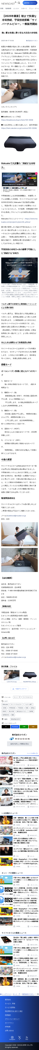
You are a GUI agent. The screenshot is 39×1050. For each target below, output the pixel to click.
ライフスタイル (27, 697)
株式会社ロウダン (32, 40)
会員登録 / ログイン (30, 3)
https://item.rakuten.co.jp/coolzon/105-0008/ (19, 128)
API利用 (7, 1026)
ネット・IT (17, 697)
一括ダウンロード (21, 689)
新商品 (33, 708)
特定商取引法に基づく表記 (13, 1011)
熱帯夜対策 (6, 715)
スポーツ (24, 8)
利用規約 (8, 1015)
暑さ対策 (11, 711)
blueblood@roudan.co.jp (16, 516)
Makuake (5, 704)
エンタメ (16, 8)
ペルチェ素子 (28, 704)
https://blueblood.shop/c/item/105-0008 (17, 120)
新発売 (4, 711)
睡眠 (13, 715)
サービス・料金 (10, 1003)
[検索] (19, 3)
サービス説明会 (10, 1007)
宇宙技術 (20, 708)
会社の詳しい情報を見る (19, 744)
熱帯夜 (31, 711)
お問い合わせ (9, 1030)
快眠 (27, 708)
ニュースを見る (31, 753)
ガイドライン (9, 1023)
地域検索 (8, 8)
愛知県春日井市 (15, 719)
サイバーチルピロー (16, 704)
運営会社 (8, 999)
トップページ (6, 994)
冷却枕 (4, 708)
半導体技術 (12, 708)
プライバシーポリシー (12, 1019)
